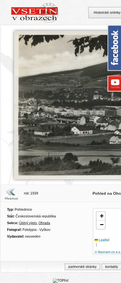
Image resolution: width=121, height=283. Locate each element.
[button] (101, 216)
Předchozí (11, 198)
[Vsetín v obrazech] (35, 22)
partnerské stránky (82, 267)
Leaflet (103, 239)
